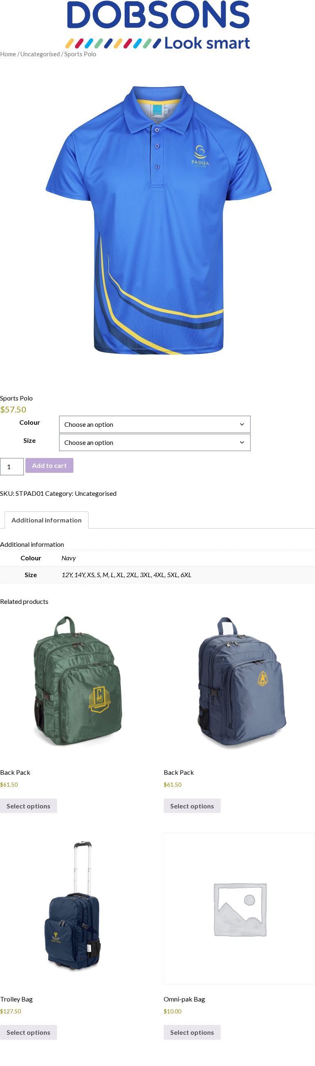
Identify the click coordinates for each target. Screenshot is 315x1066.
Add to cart (49, 465)
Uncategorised (40, 54)
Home (8, 54)
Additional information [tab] (46, 520)
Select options (28, 806)
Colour (29, 422)
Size (29, 440)
